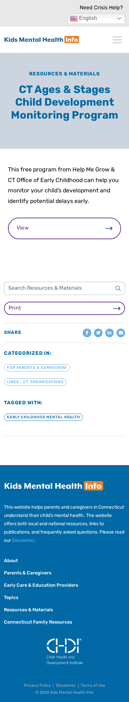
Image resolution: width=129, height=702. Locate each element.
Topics (11, 597)
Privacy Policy (37, 686)
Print (15, 308)
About (11, 560)
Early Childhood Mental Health (43, 417)
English (87, 18)
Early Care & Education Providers (41, 585)
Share (13, 333)
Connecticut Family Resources (38, 622)
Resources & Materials (64, 74)
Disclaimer (23, 540)
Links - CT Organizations (35, 382)
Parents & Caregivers (27, 573)
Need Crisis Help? (101, 8)
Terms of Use (93, 686)
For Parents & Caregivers (37, 368)
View (23, 228)
